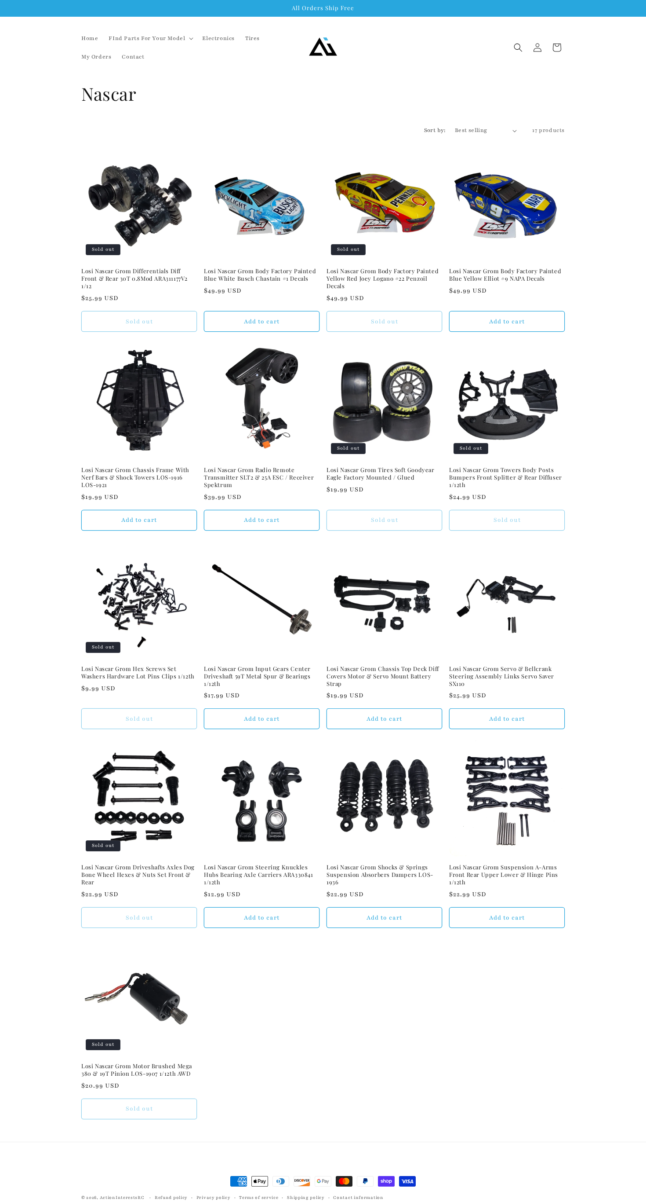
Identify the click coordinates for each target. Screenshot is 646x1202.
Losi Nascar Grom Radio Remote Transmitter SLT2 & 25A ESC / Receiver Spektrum (259, 477)
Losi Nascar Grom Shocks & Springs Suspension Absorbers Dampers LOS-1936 (380, 875)
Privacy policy (213, 1197)
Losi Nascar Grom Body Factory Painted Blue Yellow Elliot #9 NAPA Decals (505, 275)
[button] (150, 38)
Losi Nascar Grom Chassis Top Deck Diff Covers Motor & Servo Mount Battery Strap (383, 676)
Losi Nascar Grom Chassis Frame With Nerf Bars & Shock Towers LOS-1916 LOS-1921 (135, 477)
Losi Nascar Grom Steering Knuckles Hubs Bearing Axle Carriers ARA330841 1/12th (258, 875)
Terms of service (258, 1197)
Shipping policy (306, 1197)
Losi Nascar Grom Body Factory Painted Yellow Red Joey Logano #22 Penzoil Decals (383, 279)
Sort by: (435, 130)
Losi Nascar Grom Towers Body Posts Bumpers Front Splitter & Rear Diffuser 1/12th (505, 477)
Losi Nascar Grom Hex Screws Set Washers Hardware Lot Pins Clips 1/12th (138, 672)
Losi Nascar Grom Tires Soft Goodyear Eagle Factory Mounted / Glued (381, 473)
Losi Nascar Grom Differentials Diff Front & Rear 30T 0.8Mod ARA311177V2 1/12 (134, 279)
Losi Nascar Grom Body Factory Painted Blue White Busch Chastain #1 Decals (260, 275)
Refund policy (171, 1197)
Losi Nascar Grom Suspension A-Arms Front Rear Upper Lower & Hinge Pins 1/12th (503, 875)
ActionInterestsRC (122, 1197)
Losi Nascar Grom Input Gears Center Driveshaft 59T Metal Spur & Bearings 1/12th (257, 676)
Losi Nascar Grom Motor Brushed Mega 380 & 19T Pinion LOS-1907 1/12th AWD (136, 1070)
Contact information (358, 1197)
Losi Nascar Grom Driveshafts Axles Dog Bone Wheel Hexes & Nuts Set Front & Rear (138, 875)
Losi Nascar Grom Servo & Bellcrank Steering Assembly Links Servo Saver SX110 (501, 676)
